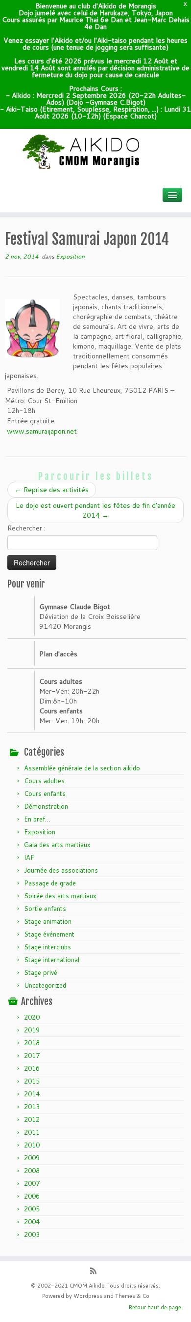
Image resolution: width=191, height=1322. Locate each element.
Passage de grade (50, 883)
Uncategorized (45, 985)
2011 (32, 1132)
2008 (32, 1170)
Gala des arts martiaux (57, 844)
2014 (32, 1093)
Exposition (70, 256)
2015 (32, 1081)
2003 (32, 1234)
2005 (32, 1208)
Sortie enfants (45, 908)
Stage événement (49, 934)
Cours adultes (44, 780)
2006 (32, 1196)
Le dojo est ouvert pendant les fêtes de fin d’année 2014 (95, 510)
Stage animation (48, 921)
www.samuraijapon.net (42, 431)
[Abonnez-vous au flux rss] (96, 1271)
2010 (32, 1145)
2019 (32, 1030)
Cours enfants (45, 793)
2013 (32, 1106)
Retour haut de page (155, 1307)
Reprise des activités (52, 490)
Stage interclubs (47, 946)
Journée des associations (61, 870)
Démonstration (46, 806)
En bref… (37, 819)
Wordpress (87, 1296)
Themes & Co (132, 1296)
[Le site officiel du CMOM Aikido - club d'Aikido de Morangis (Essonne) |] (95, 152)
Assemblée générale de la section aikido (82, 768)
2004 (32, 1221)
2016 (32, 1068)
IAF (29, 857)
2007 (32, 1183)
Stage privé (40, 972)
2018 (32, 1042)
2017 (32, 1055)
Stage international (51, 959)
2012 (32, 1119)
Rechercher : (26, 528)
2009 (32, 1157)
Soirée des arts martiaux (60, 895)
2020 (32, 1017)
